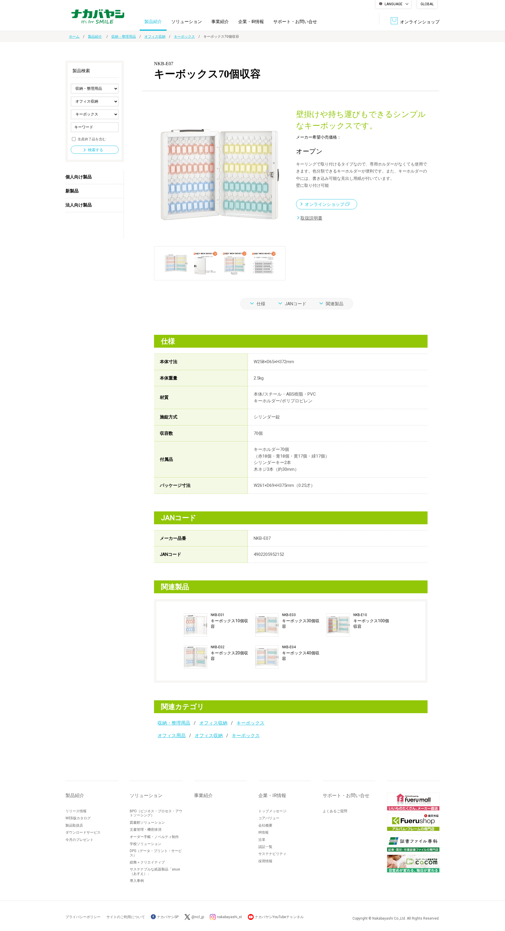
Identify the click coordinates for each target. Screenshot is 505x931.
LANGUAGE (393, 4)
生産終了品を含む (92, 139)
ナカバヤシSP (167, 917)
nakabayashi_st (229, 917)
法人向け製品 (78, 205)
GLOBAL (427, 4)
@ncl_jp (197, 917)
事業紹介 (220, 21)
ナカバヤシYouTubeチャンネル (279, 917)
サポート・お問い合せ (295, 21)
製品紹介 (153, 21)
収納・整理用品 (123, 37)
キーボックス (184, 37)
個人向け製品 (78, 177)
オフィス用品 (172, 735)
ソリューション (186, 21)
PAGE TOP (495, 903)
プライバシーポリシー (83, 917)
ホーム (74, 37)
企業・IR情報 (251, 21)
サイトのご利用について (125, 917)
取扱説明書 (311, 218)
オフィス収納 (154, 37)
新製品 (72, 191)
